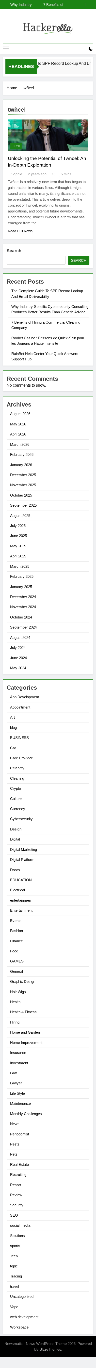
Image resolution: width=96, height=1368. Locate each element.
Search (14, 250)
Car (13, 748)
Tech (16, 146)
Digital (15, 839)
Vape (14, 1307)
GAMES (17, 961)
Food (14, 951)
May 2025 (18, 546)
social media (20, 1225)
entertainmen (20, 900)
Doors (15, 870)
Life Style (17, 1093)
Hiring (14, 1022)
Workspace (19, 1327)
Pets (13, 1154)
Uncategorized (21, 1296)
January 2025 (21, 587)
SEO (14, 1215)
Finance (16, 941)
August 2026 (20, 414)
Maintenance (20, 1103)
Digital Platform (22, 859)
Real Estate (19, 1164)
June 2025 (18, 536)
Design (15, 829)
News (14, 1124)
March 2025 (19, 566)
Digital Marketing (23, 849)
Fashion (16, 931)
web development (24, 1317)
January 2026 (21, 465)
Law (13, 1073)
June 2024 (18, 658)
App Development (24, 697)
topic (14, 1266)
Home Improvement (26, 1042)
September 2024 (23, 627)
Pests (14, 1144)
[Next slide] (89, 4)
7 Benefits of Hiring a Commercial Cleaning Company (53, 5)
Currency (17, 809)
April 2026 (18, 434)
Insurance (18, 1053)
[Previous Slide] (82, 4)
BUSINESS (19, 738)
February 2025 (21, 576)
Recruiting (18, 1174)
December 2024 (23, 597)
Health (15, 1002)
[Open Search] (82, 49)
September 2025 (23, 505)
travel (14, 1286)
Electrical (17, 890)
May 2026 (18, 424)
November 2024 (23, 607)
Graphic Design (22, 981)
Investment (19, 1063)
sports (15, 1246)
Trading (16, 1276)
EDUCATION (21, 880)
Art (12, 717)
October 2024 (21, 617)
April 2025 (18, 556)
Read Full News (20, 231)
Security (16, 1205)
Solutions (17, 1236)
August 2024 (20, 637)
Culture (16, 799)
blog (13, 727)
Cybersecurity (21, 819)
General (16, 971)
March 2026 (19, 444)
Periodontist (19, 1134)
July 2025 (18, 526)
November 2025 (23, 485)
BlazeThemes (50, 1349)
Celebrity (17, 768)
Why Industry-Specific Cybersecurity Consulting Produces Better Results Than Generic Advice (20, 5)
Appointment (20, 707)
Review (16, 1195)
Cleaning (17, 778)
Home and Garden (25, 1032)
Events (15, 921)
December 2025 (23, 475)
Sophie (16, 174)
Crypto (15, 788)
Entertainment (21, 910)
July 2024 (18, 647)
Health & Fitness (23, 1012)
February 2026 (21, 454)
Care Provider (21, 758)
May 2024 (18, 668)
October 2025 (21, 495)
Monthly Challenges (26, 1114)
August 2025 (20, 515)
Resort (15, 1185)
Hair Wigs (18, 992)
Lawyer (16, 1083)
